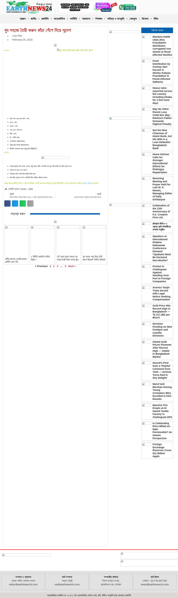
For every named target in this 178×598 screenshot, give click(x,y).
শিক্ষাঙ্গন (98, 18)
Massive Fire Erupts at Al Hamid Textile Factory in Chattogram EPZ (162, 411)
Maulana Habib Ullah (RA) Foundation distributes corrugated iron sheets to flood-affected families (162, 45)
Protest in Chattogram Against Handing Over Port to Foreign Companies (161, 274)
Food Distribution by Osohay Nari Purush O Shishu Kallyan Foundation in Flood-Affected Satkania (161, 71)
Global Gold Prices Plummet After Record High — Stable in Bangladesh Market (162, 349)
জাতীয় (33, 18)
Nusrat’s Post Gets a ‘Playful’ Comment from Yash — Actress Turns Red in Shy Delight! (162, 370)
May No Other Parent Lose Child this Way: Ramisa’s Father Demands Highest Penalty (162, 116)
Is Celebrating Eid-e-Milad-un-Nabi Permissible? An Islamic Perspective (162, 431)
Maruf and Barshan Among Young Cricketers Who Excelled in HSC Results (162, 391)
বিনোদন (145, 18)
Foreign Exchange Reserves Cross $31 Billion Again (162, 450)
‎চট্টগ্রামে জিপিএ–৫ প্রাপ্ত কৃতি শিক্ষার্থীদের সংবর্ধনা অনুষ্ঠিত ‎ (162, 226)
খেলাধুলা (133, 18)
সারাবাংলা (86, 18)
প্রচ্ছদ (23, 18)
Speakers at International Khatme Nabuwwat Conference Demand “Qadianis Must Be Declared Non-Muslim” (162, 248)
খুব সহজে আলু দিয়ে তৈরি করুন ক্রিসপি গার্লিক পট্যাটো (94, 258)
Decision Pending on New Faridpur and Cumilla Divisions (162, 329)
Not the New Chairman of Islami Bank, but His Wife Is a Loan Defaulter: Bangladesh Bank (162, 139)
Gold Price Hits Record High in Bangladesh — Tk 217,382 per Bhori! (161, 311)
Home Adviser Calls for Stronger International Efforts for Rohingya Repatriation (161, 163)
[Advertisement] (55, 95)
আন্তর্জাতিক (59, 18)
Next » (72, 266)
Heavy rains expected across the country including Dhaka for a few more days (162, 95)
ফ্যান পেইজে (87, 183)
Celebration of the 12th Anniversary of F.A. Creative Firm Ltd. (161, 211)
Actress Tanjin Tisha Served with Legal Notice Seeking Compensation (161, 293)
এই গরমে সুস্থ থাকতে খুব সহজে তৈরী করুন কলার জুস (67, 258)
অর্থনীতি (73, 18)
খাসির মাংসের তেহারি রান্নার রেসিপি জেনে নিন (16, 260)
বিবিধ (156, 18)
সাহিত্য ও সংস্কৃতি (115, 18)
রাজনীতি (45, 18)
